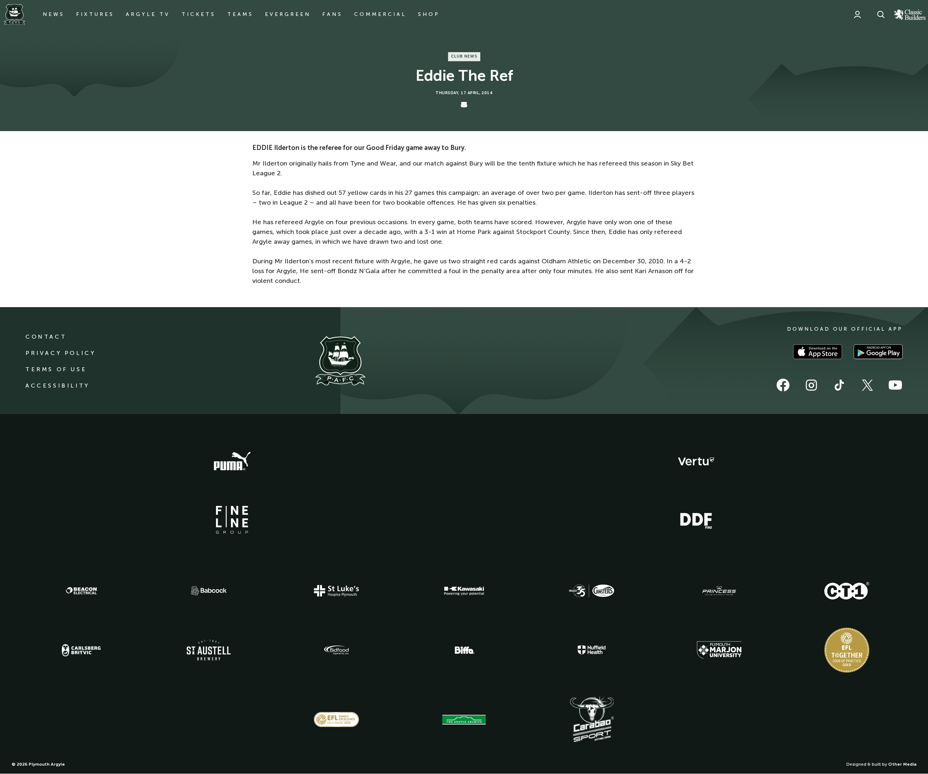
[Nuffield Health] (591, 650)
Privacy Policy (60, 353)
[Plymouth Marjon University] (719, 650)
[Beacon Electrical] (81, 590)
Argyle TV (148, 14)
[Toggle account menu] (857, 14)
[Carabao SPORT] (591, 720)
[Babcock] (208, 590)
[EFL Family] (336, 719)
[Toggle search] (881, 14)
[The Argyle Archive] (464, 719)
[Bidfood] (336, 650)
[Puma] (232, 461)
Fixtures (95, 14)
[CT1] (846, 590)
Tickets (199, 14)
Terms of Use (56, 369)
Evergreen (288, 14)
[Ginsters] (591, 591)
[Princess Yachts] (719, 590)
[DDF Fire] (696, 519)
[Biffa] (464, 650)
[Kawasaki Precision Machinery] (464, 590)
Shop (429, 14)
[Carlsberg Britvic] (81, 650)
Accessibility (57, 385)
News (54, 14)
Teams (240, 14)
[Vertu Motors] (696, 461)
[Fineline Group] (232, 519)
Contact (45, 336)
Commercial (380, 14)
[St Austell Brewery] (208, 650)
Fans (332, 14)
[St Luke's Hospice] (336, 591)
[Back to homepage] (14, 14)
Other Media (902, 764)
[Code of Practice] (846, 650)
